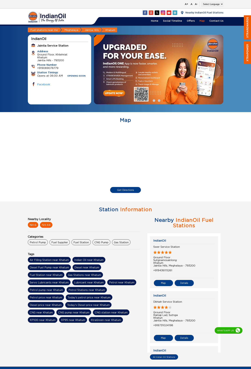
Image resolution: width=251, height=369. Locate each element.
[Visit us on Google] (151, 12)
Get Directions (125, 190)
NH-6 (33, 224)
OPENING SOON (76, 76)
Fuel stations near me (44, 29)
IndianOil (159, 240)
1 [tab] (153, 100)
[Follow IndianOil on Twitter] (156, 12)
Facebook (43, 84)
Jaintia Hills (92, 29)
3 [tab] (164, 100)
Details (184, 283)
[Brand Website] (174, 12)
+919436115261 (162, 270)
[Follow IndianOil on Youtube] (168, 12)
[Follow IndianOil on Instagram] (162, 12)
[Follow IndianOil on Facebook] (145, 12)
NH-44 (46, 224)
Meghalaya (71, 29)
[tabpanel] (158, 69)
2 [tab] (158, 100)
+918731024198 (163, 325)
